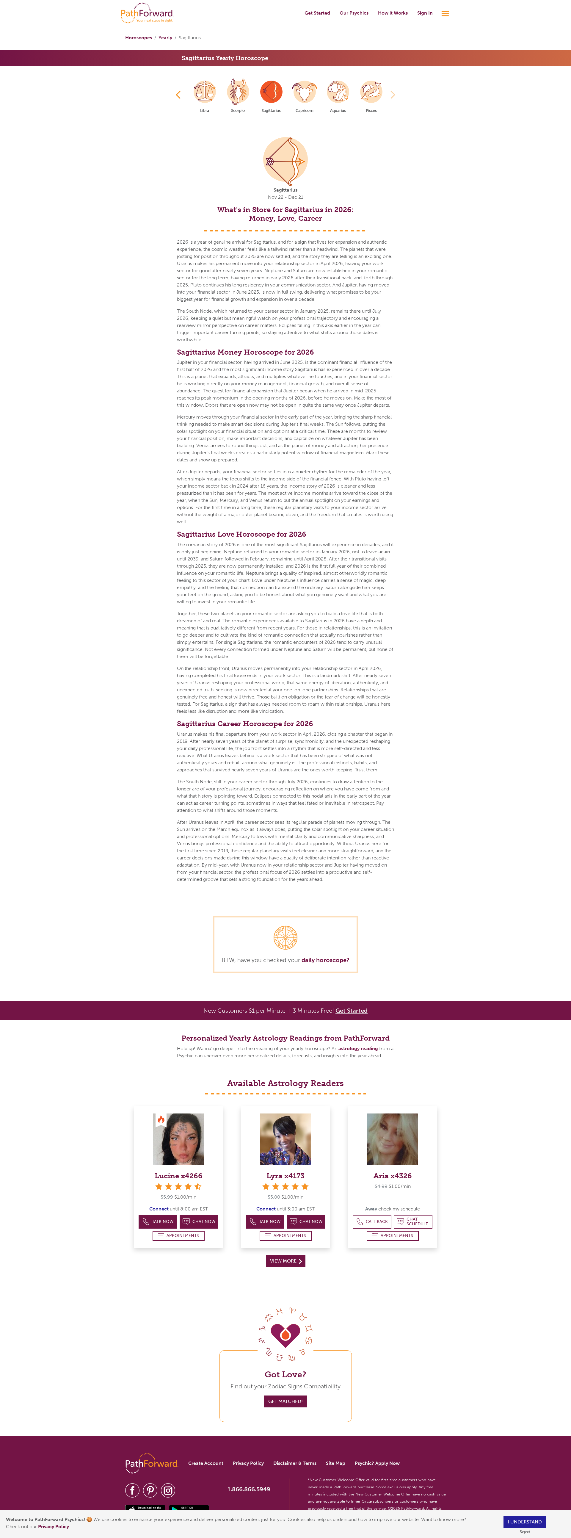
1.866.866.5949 (249, 1489)
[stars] (285, 1186)
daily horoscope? (325, 960)
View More (284, 1261)
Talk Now (162, 1221)
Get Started (317, 13)
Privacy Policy (54, 1526)
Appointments (183, 1235)
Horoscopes (138, 37)
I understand (525, 1522)
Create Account (205, 1463)
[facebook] (132, 1490)
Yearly (165, 37)
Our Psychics (354, 13)
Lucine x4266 (179, 1175)
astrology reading (358, 1048)
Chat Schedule (417, 1222)
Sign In (425, 13)
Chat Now (203, 1221)
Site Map (335, 1463)
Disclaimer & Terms (294, 1463)
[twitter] (150, 1490)
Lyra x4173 (285, 1175)
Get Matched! (285, 1401)
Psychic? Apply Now (377, 1463)
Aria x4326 (393, 1175)
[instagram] (168, 1490)
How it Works (393, 13)
